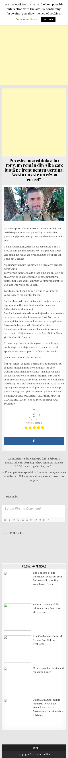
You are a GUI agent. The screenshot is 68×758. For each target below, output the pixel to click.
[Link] (40, 520)
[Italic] (9, 520)
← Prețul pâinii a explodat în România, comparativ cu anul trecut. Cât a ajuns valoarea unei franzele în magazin (34, 476)
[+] (49, 519)
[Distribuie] (33, 441)
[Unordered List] (27, 520)
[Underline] (14, 520)
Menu (35, 747)
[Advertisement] (34, 51)
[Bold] (5, 520)
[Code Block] (35, 520)
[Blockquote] (31, 520)
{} (44, 519)
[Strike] (18, 520)
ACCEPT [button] (48, 19)
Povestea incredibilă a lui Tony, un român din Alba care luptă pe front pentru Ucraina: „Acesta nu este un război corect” (34, 169)
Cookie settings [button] (26, 19)
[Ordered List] (22, 520)
